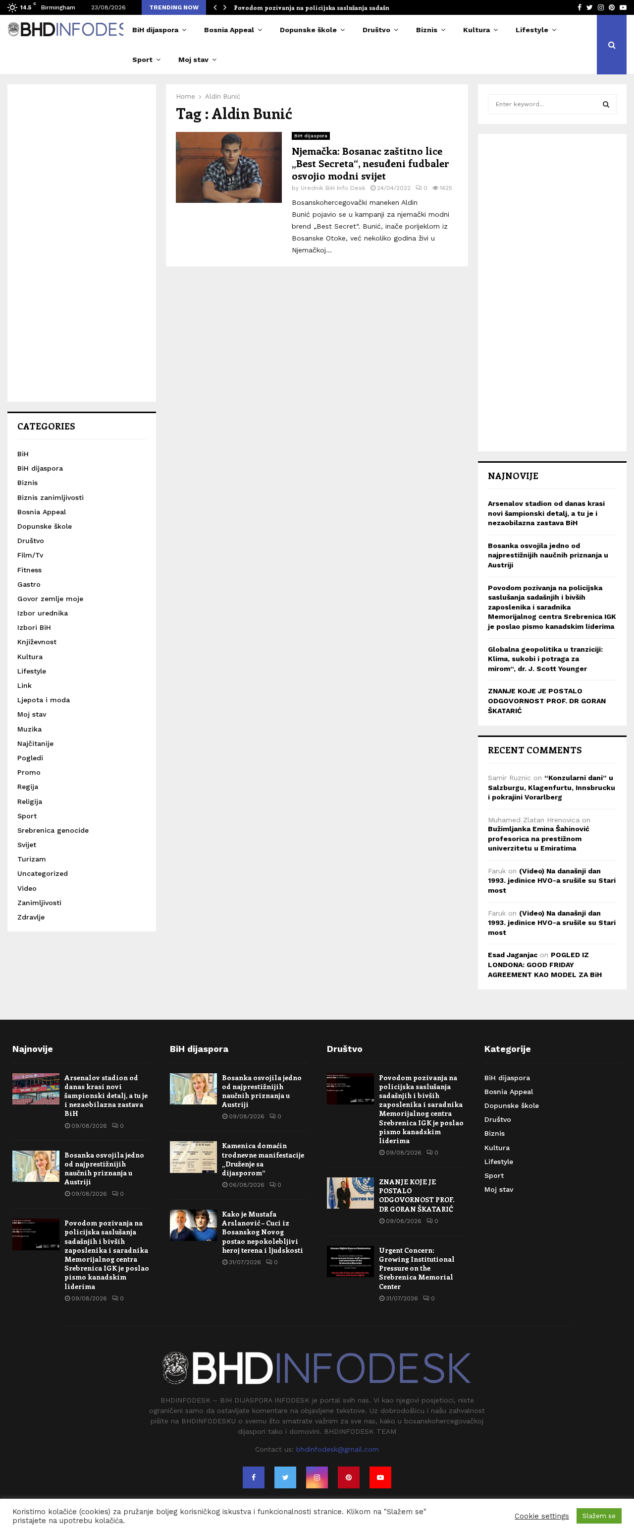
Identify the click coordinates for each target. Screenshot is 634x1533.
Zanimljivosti (39, 903)
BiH (23, 454)
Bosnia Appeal (229, 30)
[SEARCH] (606, 104)
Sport (142, 59)
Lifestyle (532, 30)
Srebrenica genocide (53, 830)
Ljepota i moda (43, 700)
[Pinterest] (349, 1477)
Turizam (31, 859)
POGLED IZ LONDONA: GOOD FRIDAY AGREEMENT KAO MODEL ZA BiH (545, 964)
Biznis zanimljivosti (50, 497)
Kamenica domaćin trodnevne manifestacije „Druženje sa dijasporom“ (263, 1159)
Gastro (29, 584)
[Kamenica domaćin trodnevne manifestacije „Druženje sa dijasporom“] (193, 1156)
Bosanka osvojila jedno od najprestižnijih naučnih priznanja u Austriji (548, 555)
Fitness (29, 570)
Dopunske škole (308, 30)
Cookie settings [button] (542, 1516)
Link (24, 685)
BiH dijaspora (155, 30)
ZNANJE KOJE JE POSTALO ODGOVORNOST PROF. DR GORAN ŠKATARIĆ (547, 700)
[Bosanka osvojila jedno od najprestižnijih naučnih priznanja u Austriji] (35, 1166)
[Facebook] (253, 1477)
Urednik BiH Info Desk (333, 187)
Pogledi (30, 758)
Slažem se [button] (599, 1516)
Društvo (376, 30)
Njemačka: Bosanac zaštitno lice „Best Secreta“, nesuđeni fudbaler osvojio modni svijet (370, 163)
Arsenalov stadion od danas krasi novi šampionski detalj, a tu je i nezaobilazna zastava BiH (546, 513)
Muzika (29, 729)
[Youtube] (380, 1477)
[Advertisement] (81, 243)
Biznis (426, 30)
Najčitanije (35, 743)
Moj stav (193, 59)
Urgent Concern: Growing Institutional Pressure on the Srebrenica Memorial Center (417, 1268)
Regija (27, 787)
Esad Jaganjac (512, 955)
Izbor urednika (42, 613)
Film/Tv (30, 555)
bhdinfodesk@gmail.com (337, 1449)
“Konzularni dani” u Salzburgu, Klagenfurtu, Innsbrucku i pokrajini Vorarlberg (551, 787)
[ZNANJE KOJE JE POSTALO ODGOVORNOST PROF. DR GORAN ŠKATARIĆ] (350, 1193)
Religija (29, 801)
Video (27, 888)
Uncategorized (42, 873)
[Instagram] (317, 1477)
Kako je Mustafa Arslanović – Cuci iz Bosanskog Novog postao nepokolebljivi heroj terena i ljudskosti (262, 1232)
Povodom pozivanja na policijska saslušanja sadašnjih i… (320, 7)
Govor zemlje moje (50, 599)
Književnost (36, 642)
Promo (29, 772)
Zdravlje (31, 917)
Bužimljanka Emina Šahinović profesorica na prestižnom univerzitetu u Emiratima (538, 838)
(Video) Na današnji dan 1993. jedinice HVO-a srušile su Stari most (552, 880)
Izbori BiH (34, 627)
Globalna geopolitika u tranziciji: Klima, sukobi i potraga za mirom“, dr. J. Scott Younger (545, 659)
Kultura (476, 30)
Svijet (26, 845)
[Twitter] (285, 1477)
